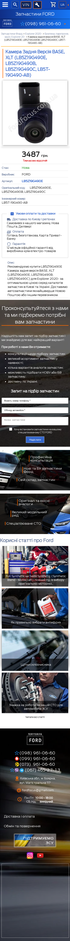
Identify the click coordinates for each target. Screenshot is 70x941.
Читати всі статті (35, 717)
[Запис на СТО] (37, 5)
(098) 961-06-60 (43, 23)
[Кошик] (53, 4)
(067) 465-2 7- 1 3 (42, 770)
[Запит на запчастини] (26, 4)
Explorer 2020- (33, 33)
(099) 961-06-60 (37, 758)
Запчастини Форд (12, 33)
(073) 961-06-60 (37, 764)
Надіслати (35, 439)
